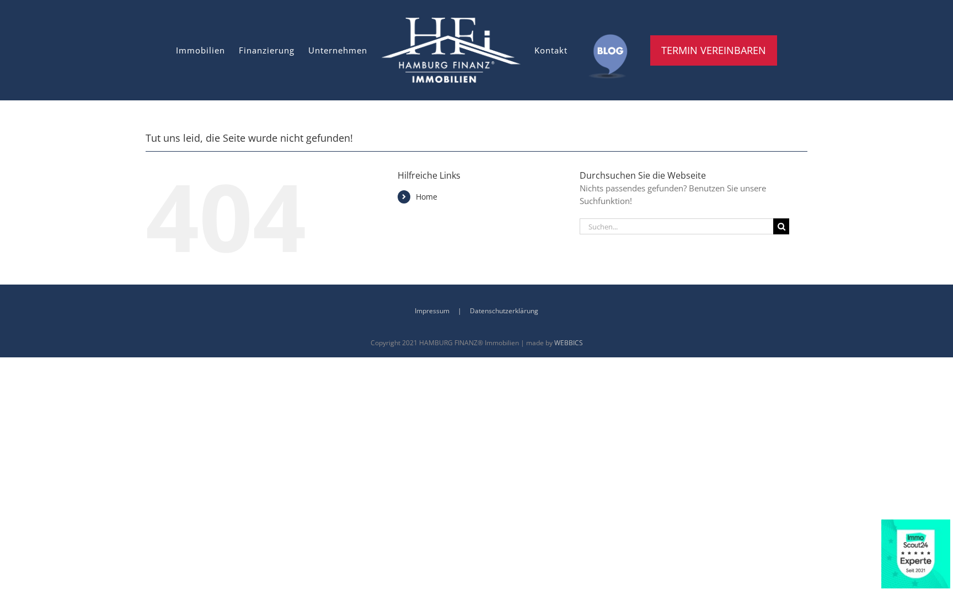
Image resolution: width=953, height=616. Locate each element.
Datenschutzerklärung (504, 310)
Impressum (432, 310)
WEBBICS (568, 342)
